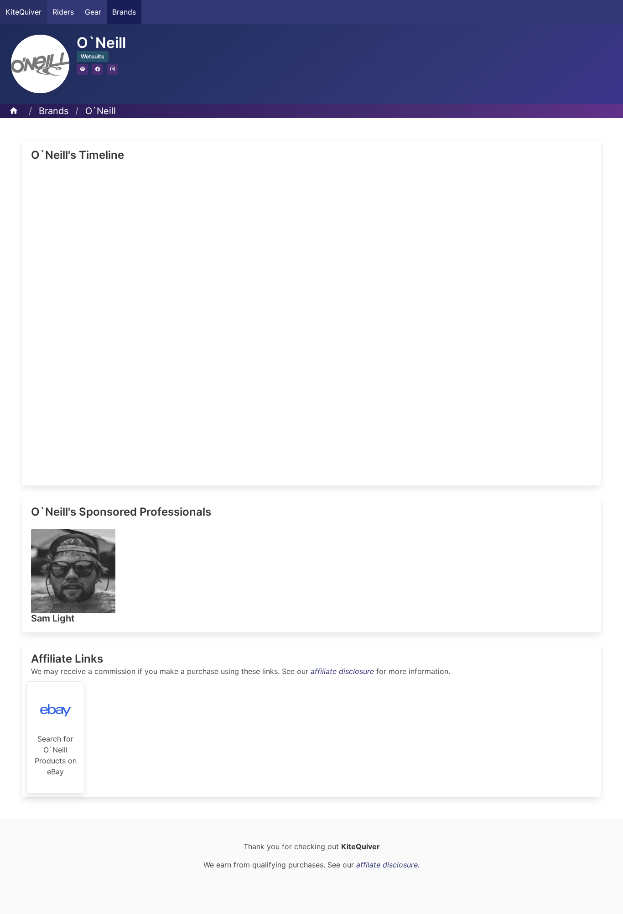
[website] (82, 69)
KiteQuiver (23, 11)
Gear (93, 11)
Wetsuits (92, 56)
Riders (63, 11)
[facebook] (97, 69)
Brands (124, 11)
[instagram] (112, 69)
